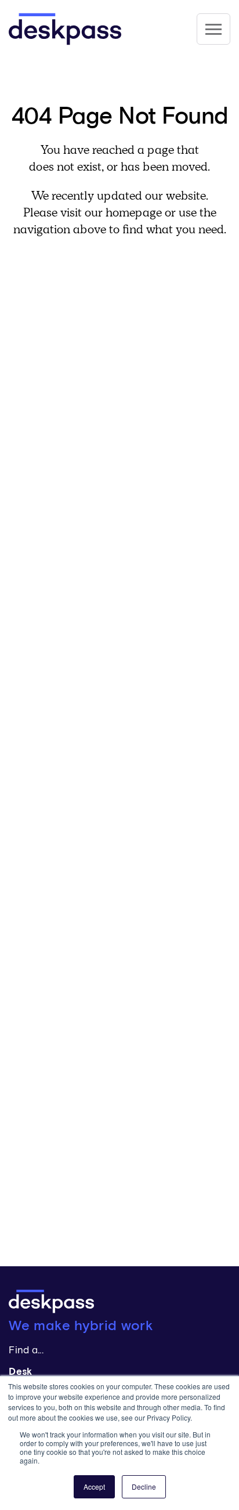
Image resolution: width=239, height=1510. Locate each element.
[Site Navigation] (213, 29)
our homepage (123, 212)
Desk (20, 1372)
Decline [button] (144, 1486)
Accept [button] (94, 1486)
